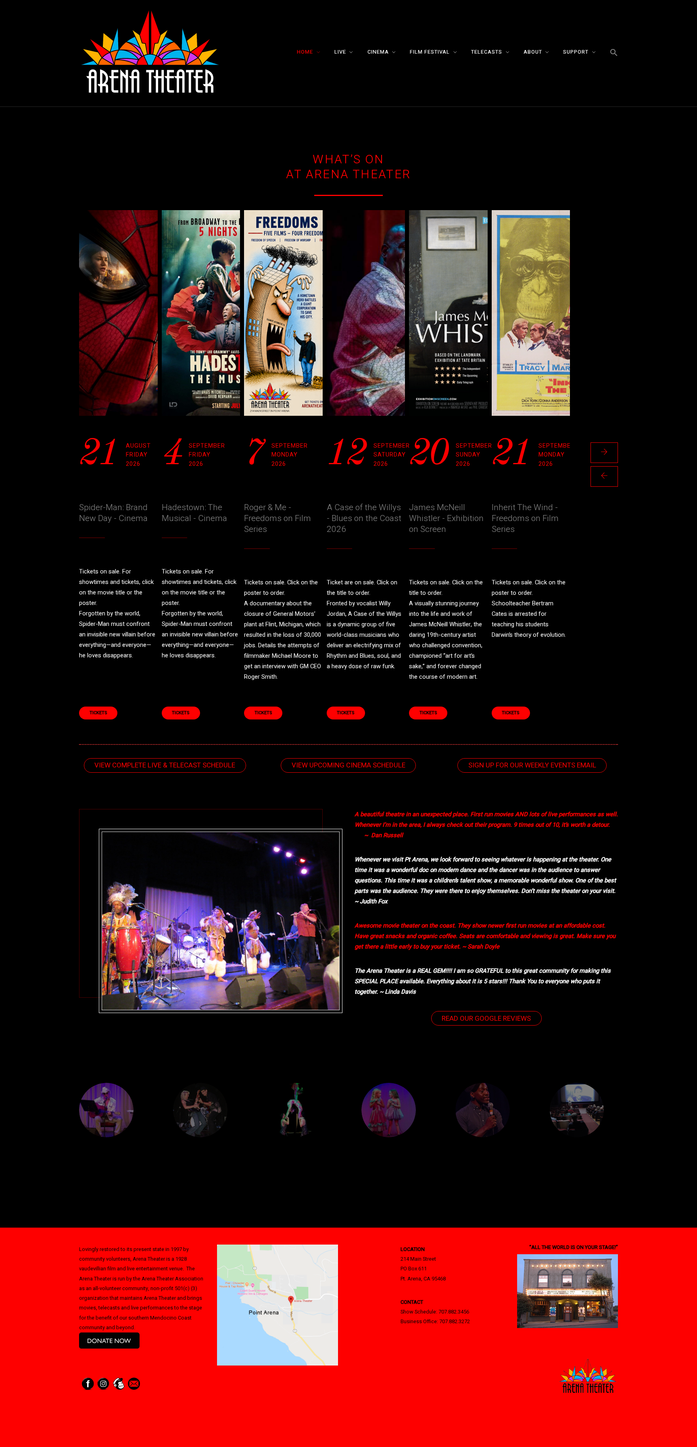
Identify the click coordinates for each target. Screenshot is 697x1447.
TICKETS (98, 712)
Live (340, 52)
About (533, 52)
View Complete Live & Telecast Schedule (164, 765)
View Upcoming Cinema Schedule (348, 765)
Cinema (378, 52)
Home (305, 52)
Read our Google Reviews (486, 1018)
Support (575, 52)
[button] (614, 53)
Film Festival (430, 52)
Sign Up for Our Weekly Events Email (532, 765)
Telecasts (486, 52)
